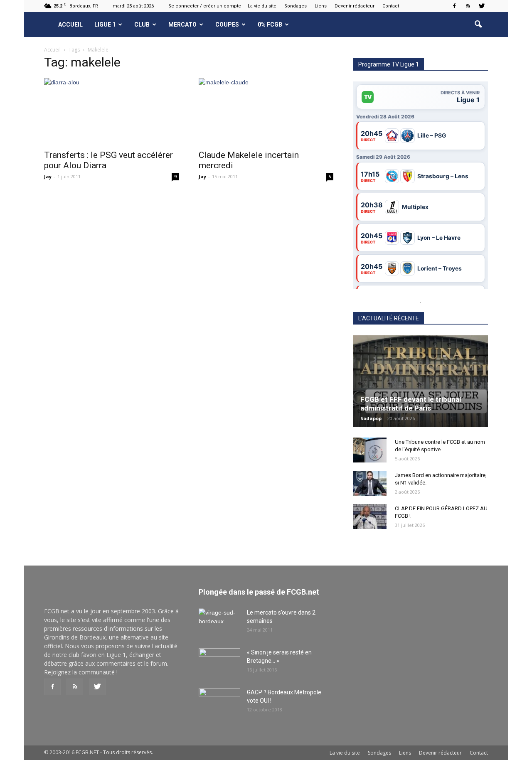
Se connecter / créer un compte (204, 6)
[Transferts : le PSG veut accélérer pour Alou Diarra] (111, 111)
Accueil (70, 24)
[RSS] (468, 6)
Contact (390, 6)
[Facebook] (454, 6)
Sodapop (371, 418)
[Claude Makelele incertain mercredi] (266, 111)
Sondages (295, 6)
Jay (48, 176)
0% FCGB (270, 24)
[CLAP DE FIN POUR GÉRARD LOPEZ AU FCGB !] (370, 516)
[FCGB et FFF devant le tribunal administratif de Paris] (420, 381)
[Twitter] (481, 6)
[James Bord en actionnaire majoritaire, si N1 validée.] (370, 483)
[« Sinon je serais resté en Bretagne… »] (219, 662)
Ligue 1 (105, 24)
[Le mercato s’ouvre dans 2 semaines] (219, 622)
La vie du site (262, 6)
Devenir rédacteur (354, 6)
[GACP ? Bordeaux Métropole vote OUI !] (219, 702)
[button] (478, 24)
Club (142, 24)
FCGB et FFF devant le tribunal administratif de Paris (410, 403)
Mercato (182, 24)
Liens (321, 6)
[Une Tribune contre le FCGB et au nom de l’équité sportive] (370, 450)
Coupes (227, 24)
